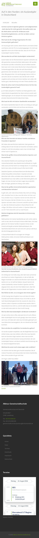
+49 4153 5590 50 (10, 419)
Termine (7, 448)
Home (6, 441)
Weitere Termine (8, 517)
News (6, 445)
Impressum (8, 455)
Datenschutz (8, 459)
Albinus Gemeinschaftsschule (21, 535)
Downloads (8, 452)
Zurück (4, 388)
